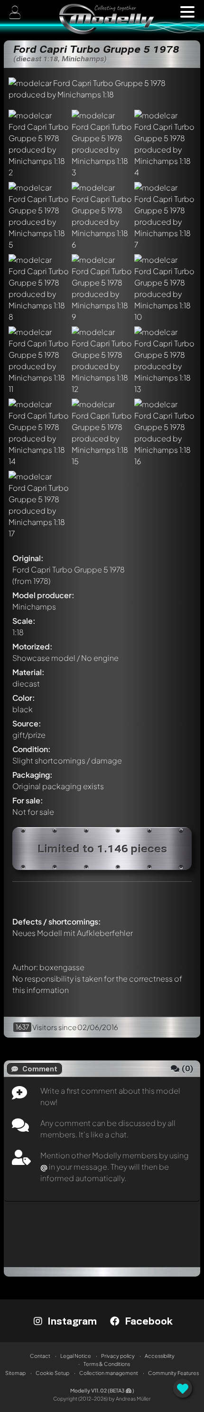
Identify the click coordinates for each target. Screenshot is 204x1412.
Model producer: (43, 595)
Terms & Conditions (106, 1364)
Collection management (108, 1373)
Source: (26, 723)
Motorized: (32, 646)
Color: (23, 698)
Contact (40, 1356)
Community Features (173, 1373)
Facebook (147, 1321)
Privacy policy (118, 1356)
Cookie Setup (52, 1373)
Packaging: (32, 775)
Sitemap (15, 1373)
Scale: (24, 621)
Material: (28, 672)
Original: (28, 558)
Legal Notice (75, 1356)
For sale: (27, 800)
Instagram (71, 1321)
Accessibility (160, 1356)
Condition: (31, 749)
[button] (187, 12)
